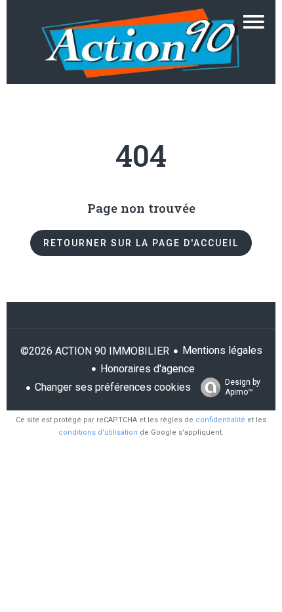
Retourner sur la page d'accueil (141, 243)
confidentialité (220, 420)
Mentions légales (222, 350)
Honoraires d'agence (147, 368)
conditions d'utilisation (98, 432)
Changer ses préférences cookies (113, 387)
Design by (242, 387)
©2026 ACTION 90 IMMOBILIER (94, 351)
